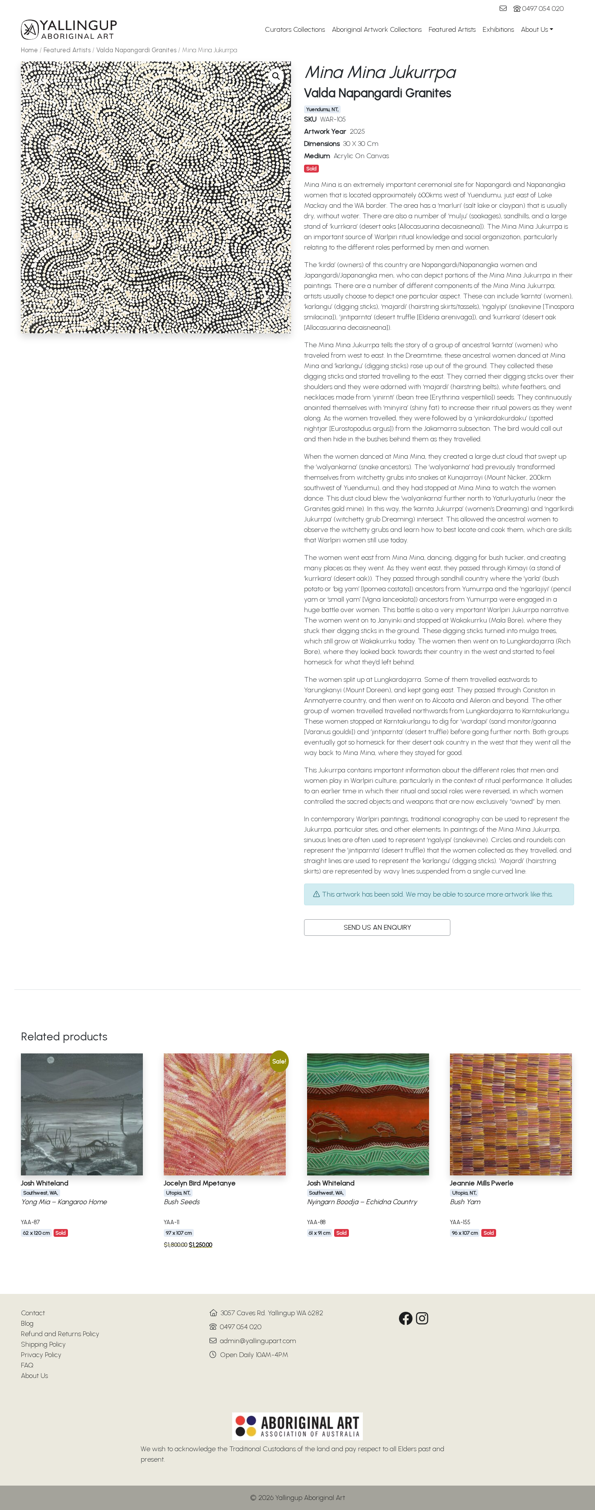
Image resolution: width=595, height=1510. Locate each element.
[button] (276, 76)
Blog (27, 1323)
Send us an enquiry (377, 927)
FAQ (27, 1365)
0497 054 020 (543, 8)
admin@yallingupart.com (258, 1341)
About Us (534, 29)
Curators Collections (295, 29)
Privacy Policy (41, 1355)
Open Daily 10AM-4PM (254, 1355)
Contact (33, 1313)
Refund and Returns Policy (60, 1334)
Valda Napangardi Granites (136, 50)
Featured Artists (452, 29)
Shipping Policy (43, 1344)
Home (29, 50)
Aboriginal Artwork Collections (377, 29)
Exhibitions (498, 29)
